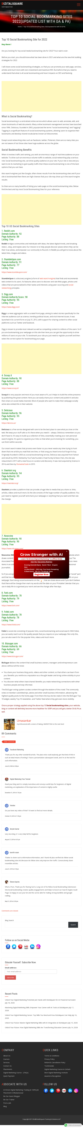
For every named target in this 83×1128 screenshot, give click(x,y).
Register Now (42, 574)
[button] (41, 554)
